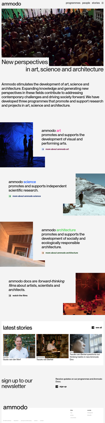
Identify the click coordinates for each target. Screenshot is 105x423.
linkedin (89, 415)
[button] (102, 3)
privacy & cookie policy (26, 420)
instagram (90, 412)
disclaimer (16, 420)
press (71, 415)
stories (96, 3)
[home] (11, 4)
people (86, 3)
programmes (73, 3)
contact (42, 420)
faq (71, 412)
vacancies (73, 417)
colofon (36, 420)
